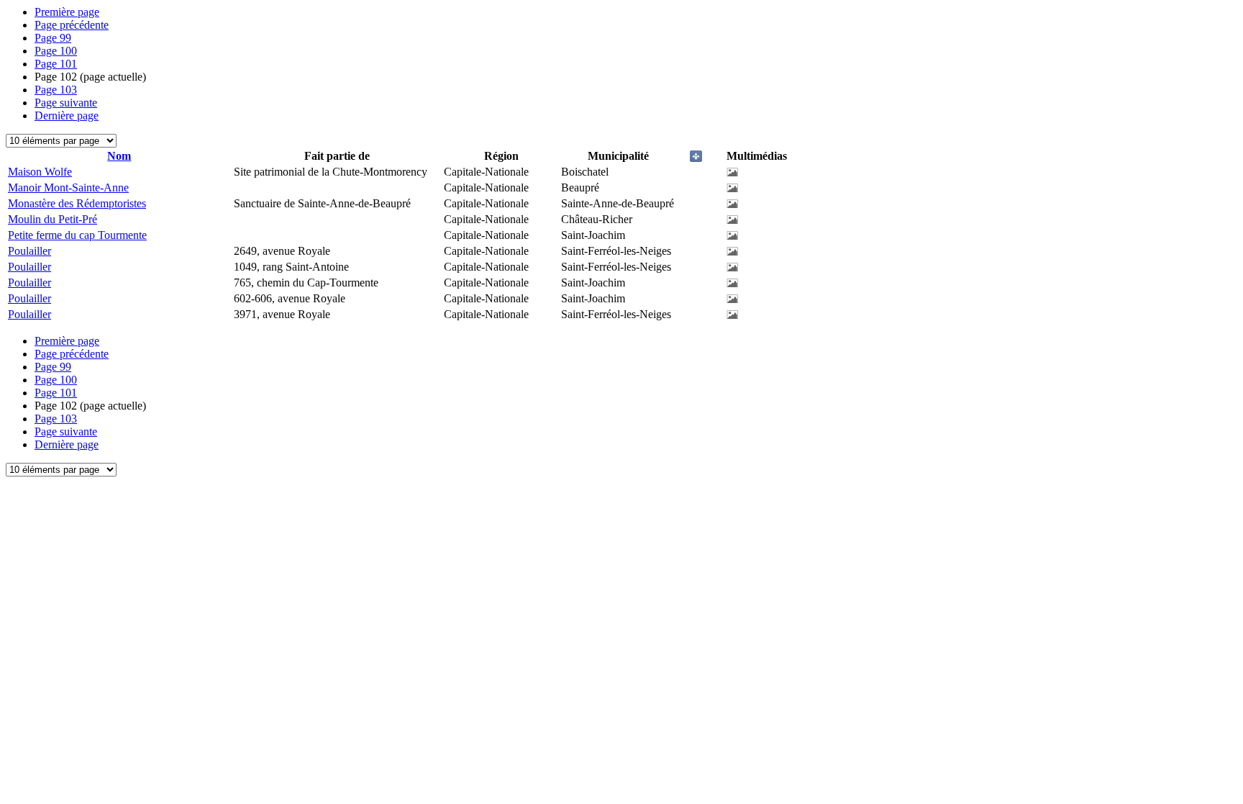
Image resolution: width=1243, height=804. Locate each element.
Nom (119, 156)
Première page (67, 12)
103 (56, 89)
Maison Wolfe (40, 172)
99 (53, 38)
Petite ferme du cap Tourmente (77, 235)
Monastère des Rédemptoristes (77, 203)
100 (56, 51)
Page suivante (66, 102)
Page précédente (72, 25)
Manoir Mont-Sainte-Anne (68, 187)
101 (56, 64)
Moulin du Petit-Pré (52, 219)
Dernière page (67, 115)
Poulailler (29, 251)
